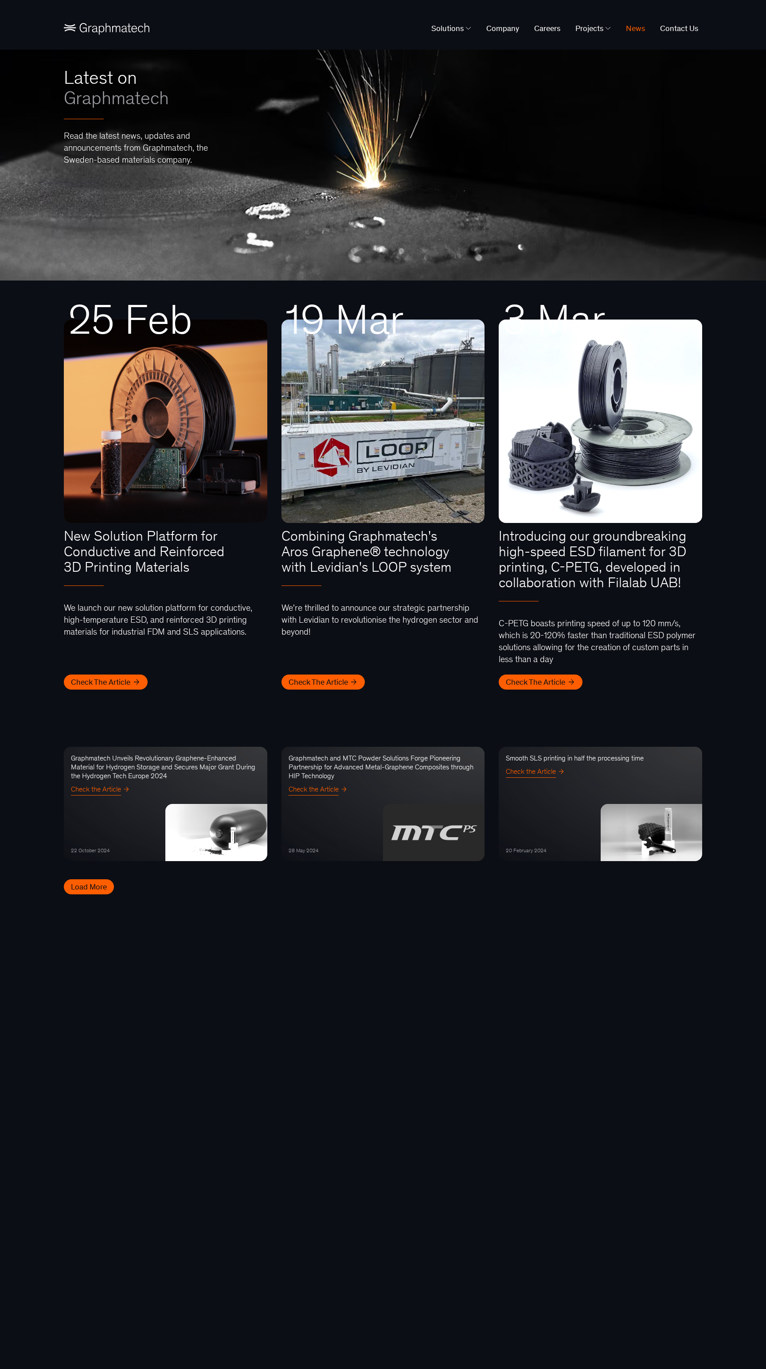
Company (502, 28)
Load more (89, 887)
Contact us (679, 28)
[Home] (106, 28)
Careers (547, 28)
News (635, 28)
